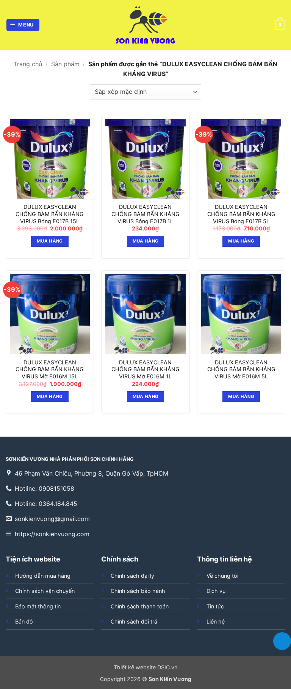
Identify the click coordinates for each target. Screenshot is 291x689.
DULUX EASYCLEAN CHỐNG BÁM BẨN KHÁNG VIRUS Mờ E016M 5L (241, 369)
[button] (23, 25)
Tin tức (215, 606)
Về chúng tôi (222, 575)
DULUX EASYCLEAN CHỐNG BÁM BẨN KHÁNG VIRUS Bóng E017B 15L (50, 214)
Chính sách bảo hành (138, 591)
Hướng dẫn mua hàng (42, 575)
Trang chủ (28, 64)
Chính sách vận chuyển (45, 591)
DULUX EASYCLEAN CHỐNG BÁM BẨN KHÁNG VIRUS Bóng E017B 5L (241, 214)
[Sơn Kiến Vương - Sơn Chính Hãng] (145, 25)
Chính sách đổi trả (134, 621)
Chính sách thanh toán (140, 606)
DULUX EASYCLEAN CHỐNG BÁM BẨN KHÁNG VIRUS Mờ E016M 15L (50, 369)
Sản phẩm (65, 64)
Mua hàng (241, 396)
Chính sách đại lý (132, 575)
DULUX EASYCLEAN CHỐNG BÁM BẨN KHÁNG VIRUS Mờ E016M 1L (145, 369)
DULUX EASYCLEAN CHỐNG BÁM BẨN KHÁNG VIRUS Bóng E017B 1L (145, 214)
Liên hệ (216, 621)
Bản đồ (24, 621)
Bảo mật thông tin (38, 606)
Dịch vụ (216, 591)
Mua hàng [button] (50, 241)
